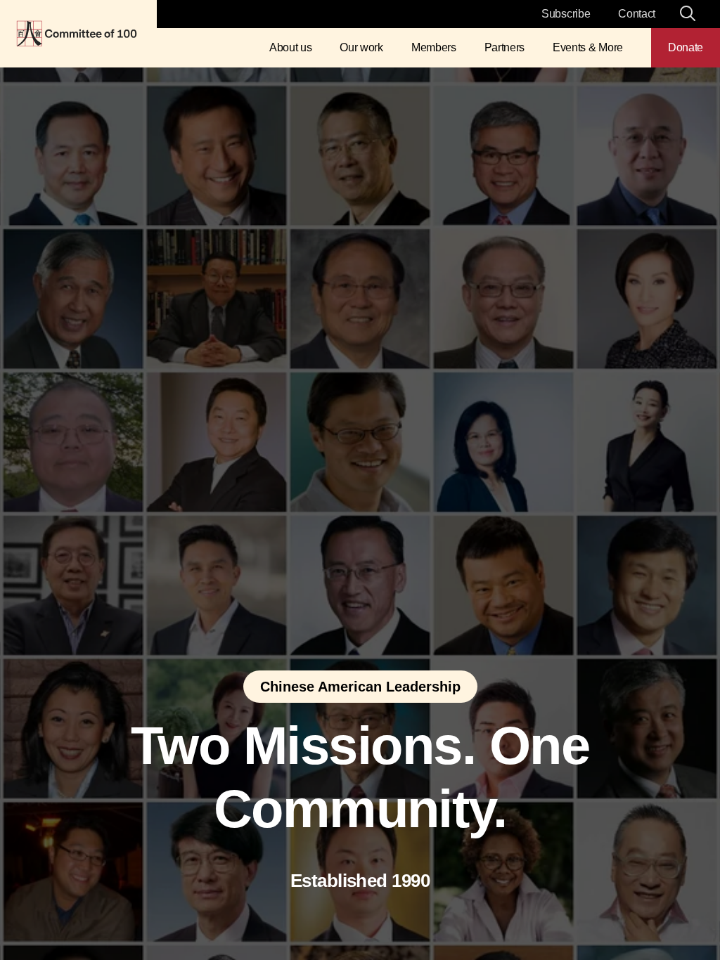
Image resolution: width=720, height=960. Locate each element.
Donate (685, 47)
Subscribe (565, 14)
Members (433, 47)
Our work (361, 47)
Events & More (588, 47)
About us (290, 47)
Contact (636, 14)
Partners (504, 47)
